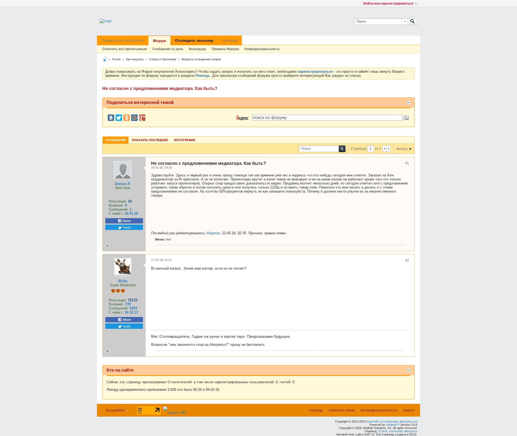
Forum (116, 59)
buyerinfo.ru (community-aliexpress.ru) (391, 421)
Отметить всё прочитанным (124, 49)
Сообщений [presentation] (115, 140)
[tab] (115, 140)
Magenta (213, 233)
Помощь (316, 410)
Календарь (197, 49)
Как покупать (135, 59)
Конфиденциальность (262, 49)
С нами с (116, 213)
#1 (407, 163)
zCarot (382, 431)
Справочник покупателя (123, 40)
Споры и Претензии (162, 59)
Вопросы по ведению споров (201, 59)
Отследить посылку (194, 40)
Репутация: (118, 201)
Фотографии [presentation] (184, 140)
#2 (407, 260)
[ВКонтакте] (111, 117)
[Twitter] (119, 117)
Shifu (123, 281)
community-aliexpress (403, 431)
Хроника (229, 40)
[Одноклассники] (126, 117)
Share (126, 220)
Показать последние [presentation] (150, 140)
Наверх (409, 410)
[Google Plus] (142, 117)
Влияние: (116, 205)
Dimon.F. (123, 184)
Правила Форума (225, 49)
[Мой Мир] (134, 117)
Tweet (126, 227)
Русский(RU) (116, 410)
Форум (159, 41)
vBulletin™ (393, 424)
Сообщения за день (167, 49)
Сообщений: (118, 209)
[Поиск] (412, 21)
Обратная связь (342, 410)
